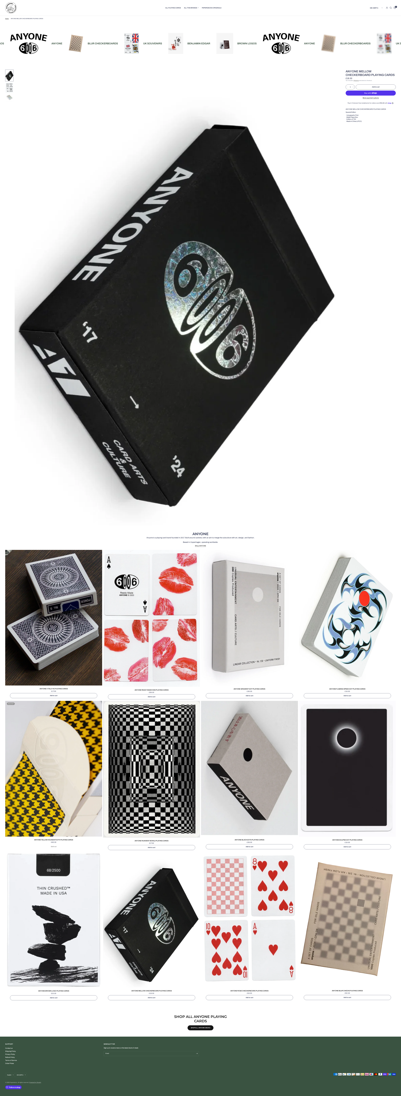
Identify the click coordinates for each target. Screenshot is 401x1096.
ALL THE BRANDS (190, 8)
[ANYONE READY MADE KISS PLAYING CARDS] (151, 618)
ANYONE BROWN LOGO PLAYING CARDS (53, 991)
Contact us (9, 1048)
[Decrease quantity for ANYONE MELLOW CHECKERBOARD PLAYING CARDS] (347, 87)
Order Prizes (9, 1063)
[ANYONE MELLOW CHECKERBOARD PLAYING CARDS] (151, 920)
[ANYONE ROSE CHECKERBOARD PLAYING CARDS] (249, 919)
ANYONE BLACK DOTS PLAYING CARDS (249, 840)
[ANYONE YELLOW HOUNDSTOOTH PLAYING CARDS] (53, 768)
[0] (394, 8)
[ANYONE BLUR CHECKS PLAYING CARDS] (347, 919)
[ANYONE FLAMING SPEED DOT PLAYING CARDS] (347, 618)
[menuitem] (173, 8)
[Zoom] (335, 74)
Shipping (356, 80)
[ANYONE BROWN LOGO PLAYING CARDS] (53, 920)
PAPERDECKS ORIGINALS (211, 8)
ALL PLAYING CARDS (173, 8)
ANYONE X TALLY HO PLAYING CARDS (54, 689)
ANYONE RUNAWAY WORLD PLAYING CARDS (151, 841)
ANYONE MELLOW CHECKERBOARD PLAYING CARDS (151, 991)
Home (7, 18)
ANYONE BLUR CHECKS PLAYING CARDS (347, 991)
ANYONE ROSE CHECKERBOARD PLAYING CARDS (249, 991)
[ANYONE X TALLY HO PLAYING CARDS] (53, 617)
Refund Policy (10, 1057)
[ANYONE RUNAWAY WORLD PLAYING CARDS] (151, 769)
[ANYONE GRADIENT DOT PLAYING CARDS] (249, 618)
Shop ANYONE (200, 546)
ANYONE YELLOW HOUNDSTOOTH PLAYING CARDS (53, 840)
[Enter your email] (197, 1053)
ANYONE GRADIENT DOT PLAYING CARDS (249, 689)
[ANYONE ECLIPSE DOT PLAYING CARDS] (347, 769)
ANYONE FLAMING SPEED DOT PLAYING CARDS (347, 689)
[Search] (391, 8)
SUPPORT (9, 1044)
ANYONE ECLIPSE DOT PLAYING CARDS (347, 840)
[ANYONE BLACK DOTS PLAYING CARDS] (249, 769)
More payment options (371, 98)
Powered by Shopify (35, 1082)
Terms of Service (11, 1060)
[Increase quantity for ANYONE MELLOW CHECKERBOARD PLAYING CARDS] (353, 87)
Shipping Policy (10, 1051)
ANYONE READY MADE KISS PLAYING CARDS (152, 690)
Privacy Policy (10, 1054)
